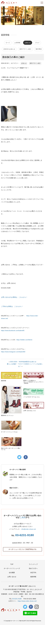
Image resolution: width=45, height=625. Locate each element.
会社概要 (12, 572)
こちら (23, 517)
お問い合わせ (11, 577)
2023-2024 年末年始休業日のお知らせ (23, 361)
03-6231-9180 (24, 535)
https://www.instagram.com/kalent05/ (13, 352)
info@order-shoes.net (28, 529)
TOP (11, 564)
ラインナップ (33, 564)
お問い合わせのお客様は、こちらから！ (14, 297)
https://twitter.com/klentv (24, 340)
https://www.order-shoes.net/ (27, 601)
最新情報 (33, 577)
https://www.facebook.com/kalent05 (12, 330)
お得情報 (17, 42)
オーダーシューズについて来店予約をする (22, 549)
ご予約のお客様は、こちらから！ (12, 306)
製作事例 (39, 49)
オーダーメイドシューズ (12, 568)
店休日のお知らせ (9, 49)
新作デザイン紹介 (25, 49)
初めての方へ (33, 568)
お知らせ (28, 42)
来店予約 (33, 572)
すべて (8, 42)
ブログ (37, 42)
